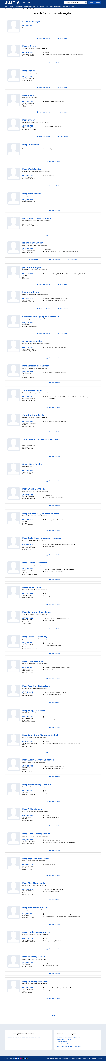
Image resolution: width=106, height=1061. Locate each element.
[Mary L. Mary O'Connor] (13, 666)
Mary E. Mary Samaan (32, 809)
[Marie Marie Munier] (13, 592)
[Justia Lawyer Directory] (12, 2)
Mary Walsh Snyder (31, 169)
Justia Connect (49, 1058)
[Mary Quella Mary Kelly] (13, 493)
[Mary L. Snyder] (13, 51)
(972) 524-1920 (27, 618)
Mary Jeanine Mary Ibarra (34, 562)
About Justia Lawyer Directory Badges (68, 1037)
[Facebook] (18, 1058)
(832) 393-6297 (27, 717)
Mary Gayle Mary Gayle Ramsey (37, 612)
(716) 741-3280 (27, 396)
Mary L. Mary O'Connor (33, 661)
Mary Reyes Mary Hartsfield (35, 858)
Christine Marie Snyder (33, 415)
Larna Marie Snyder (31, 21)
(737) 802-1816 (27, 544)
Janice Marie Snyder (32, 267)
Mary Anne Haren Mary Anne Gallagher (41, 735)
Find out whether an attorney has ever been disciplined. (24, 1037)
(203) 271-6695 (27, 323)
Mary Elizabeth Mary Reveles (36, 833)
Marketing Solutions (68, 6)
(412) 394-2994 (27, 200)
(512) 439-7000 (27, 766)
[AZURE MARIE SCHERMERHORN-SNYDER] (13, 444)
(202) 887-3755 (27, 126)
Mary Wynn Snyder (31, 193)
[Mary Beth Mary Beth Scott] (13, 912)
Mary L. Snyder (29, 46)
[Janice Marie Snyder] (13, 272)
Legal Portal (58, 1058)
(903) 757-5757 (27, 938)
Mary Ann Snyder (30, 144)
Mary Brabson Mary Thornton (36, 784)
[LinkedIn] (14, 1058)
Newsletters (57, 6)
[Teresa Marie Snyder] (13, 395)
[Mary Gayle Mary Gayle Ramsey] (13, 617)
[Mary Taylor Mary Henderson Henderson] (13, 543)
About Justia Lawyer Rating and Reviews (69, 1046)
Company (65, 1058)
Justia (5, 8)
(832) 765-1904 (27, 840)
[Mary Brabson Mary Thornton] (13, 789)
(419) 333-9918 (27, 298)
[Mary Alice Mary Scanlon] (13, 888)
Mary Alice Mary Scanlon (34, 883)
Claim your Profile (62, 1041)
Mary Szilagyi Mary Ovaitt (34, 710)
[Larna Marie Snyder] (13, 26)
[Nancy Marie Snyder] (13, 469)
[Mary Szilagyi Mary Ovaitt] (13, 715)
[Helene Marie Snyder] (13, 247)
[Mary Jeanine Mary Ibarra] (13, 567)
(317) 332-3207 (27, 77)
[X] (27, 1058)
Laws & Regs (49, 6)
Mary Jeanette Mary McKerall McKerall (41, 513)
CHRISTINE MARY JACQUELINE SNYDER (40, 316)
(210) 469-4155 (27, 569)
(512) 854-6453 (27, 963)
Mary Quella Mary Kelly (33, 488)
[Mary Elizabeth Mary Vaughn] (13, 937)
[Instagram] (20, 1058)
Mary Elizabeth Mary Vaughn (36, 932)
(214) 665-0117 (27, 864)
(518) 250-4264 (27, 421)
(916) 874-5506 (27, 273)
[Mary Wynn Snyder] (13, 198)
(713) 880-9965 (27, 593)
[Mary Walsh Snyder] (13, 174)
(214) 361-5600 (27, 667)
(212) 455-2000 (27, 249)
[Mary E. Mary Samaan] (13, 814)
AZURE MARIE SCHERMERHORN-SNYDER (41, 439)
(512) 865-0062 (27, 914)
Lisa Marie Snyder (31, 292)
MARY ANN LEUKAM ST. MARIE (36, 218)
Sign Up (98, 2)
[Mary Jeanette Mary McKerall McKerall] (13, 518)
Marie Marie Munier (32, 587)
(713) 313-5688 (27, 495)
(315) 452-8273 (27, 52)
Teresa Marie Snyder (32, 390)
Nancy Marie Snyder (32, 464)
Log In (91, 2)
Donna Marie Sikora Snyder (35, 365)
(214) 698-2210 (27, 889)
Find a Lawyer (9, 6)
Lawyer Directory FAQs (64, 1039)
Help (70, 1058)
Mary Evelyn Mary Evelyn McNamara (40, 759)
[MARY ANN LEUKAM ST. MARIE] (13, 223)
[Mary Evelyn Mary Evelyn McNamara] (13, 764)
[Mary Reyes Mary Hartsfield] (13, 863)
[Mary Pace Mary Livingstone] (13, 691)
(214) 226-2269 (27, 741)
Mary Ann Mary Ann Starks (35, 981)
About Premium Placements (65, 1044)
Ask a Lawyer (19, 6)
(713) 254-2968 (27, 643)
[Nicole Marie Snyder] (13, 346)
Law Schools (40, 6)
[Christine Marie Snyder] (13, 420)
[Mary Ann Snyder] (13, 149)
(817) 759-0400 (27, 791)
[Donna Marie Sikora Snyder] (13, 370)
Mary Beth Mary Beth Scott (35, 907)
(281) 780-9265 (27, 815)
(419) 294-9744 (27, 101)
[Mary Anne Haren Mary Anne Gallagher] (13, 740)
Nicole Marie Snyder (32, 341)
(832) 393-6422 (27, 519)
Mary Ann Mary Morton (33, 956)
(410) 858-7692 (27, 26)
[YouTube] (16, 1058)
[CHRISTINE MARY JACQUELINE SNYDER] (13, 321)
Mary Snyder (28, 70)
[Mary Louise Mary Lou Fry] (13, 641)
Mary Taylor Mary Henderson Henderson (42, 538)
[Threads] (23, 1058)
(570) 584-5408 (27, 470)
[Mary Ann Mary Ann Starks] (13, 986)
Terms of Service (76, 1058)
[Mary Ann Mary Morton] (13, 961)
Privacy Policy (86, 1058)
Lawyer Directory (12, 8)
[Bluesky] (25, 1058)
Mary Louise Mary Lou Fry (34, 636)
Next (53, 1015)
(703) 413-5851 (27, 372)
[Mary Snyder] (13, 75)
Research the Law (29, 6)
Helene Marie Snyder (32, 242)
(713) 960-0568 (27, 987)
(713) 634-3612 (27, 692)
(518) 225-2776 (27, 175)
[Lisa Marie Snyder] (13, 297)
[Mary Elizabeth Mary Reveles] (13, 838)
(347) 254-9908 (27, 347)
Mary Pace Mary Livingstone (36, 686)
